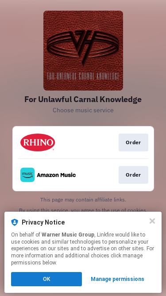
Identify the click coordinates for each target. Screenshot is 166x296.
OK (46, 279)
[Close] (152, 221)
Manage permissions (117, 279)
